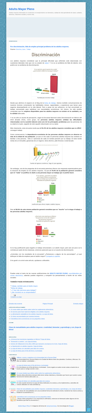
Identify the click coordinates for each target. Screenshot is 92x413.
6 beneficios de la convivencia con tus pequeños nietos (28, 318)
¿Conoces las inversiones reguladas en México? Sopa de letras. (30, 339)
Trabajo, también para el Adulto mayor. (24, 286)
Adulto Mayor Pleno (21, 9)
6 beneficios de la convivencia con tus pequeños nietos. (34, 396)
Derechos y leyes (21, 49)
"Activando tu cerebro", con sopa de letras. (24, 341)
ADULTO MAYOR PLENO (59, 273)
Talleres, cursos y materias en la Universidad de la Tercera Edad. (37, 357)
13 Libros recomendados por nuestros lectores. (25, 316)
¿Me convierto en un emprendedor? (23, 292)
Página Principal (48, 303)
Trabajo (28, 49)
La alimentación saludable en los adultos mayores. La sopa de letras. (32, 314)
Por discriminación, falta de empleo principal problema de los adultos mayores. (39, 46)
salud (47, 63)
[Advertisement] (46, 27)
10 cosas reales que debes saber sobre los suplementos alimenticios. (32, 309)
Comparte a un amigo (16, 297)
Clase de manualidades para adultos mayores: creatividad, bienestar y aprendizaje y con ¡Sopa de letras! (49, 389)
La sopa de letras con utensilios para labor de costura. (27, 348)
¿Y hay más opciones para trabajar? (23, 290)
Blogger (71, 406)
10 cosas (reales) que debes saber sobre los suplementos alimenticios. (39, 373)
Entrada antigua (78, 303)
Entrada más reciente (15, 303)
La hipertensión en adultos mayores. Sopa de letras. (27, 346)
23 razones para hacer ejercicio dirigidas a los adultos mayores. (30, 311)
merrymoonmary (51, 406)
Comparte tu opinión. (53, 256)
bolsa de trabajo (50, 103)
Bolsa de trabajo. (17, 288)
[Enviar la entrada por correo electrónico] (14, 295)
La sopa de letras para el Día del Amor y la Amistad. (26, 351)
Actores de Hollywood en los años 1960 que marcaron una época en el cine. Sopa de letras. (39, 344)
